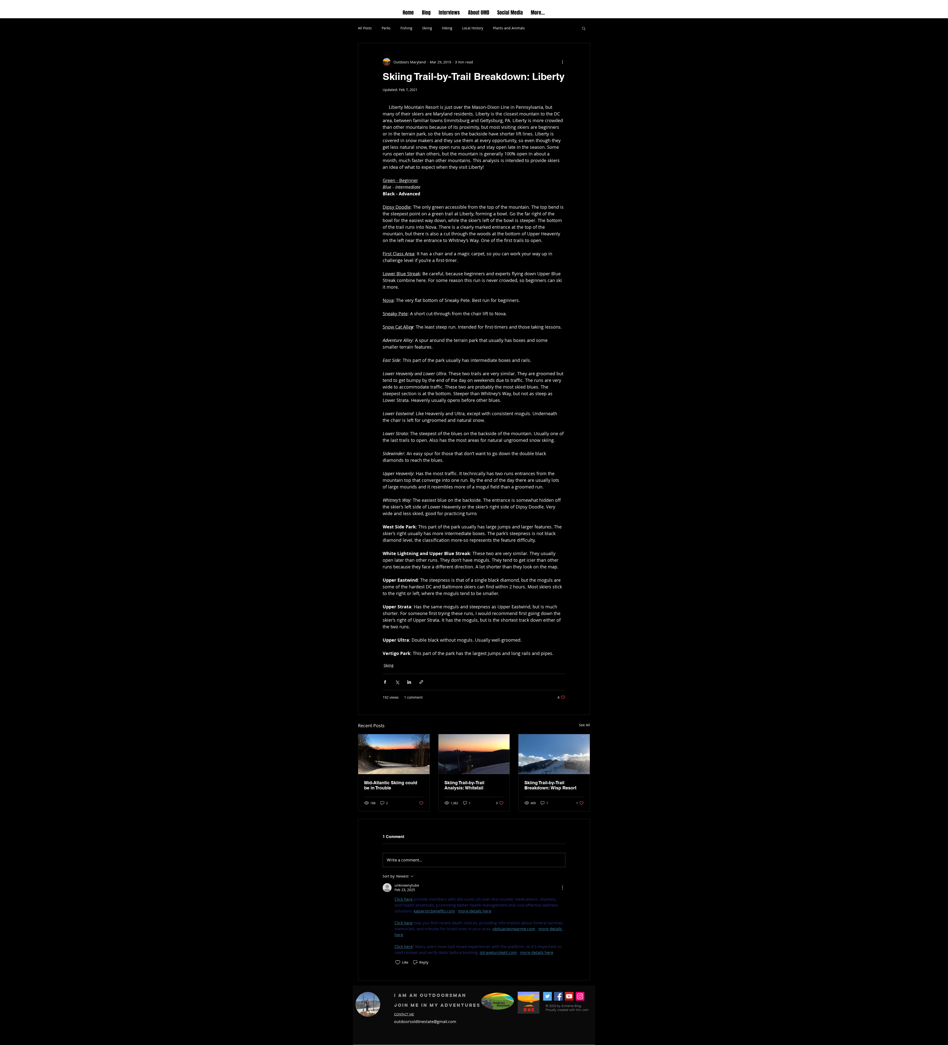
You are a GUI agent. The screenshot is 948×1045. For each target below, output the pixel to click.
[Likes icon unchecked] (398, 962)
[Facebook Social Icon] (558, 996)
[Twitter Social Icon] (547, 996)
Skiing (427, 28)
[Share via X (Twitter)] (397, 682)
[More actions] (562, 62)
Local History (472, 28)
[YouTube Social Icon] (569, 996)
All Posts (365, 28)
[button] (583, 28)
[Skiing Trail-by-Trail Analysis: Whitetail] (474, 754)
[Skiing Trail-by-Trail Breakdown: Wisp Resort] (554, 754)
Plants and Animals (509, 28)
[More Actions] (562, 888)
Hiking (447, 28)
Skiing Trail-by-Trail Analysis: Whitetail (464, 785)
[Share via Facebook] (385, 682)
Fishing (406, 28)
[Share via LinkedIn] (409, 682)
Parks (386, 28)
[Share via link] (421, 682)
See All (584, 725)
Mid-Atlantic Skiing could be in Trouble (390, 785)
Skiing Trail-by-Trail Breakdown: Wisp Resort (550, 785)
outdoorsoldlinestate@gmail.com (425, 1021)
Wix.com (582, 1010)
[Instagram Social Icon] (580, 996)
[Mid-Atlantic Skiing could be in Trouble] (394, 754)
